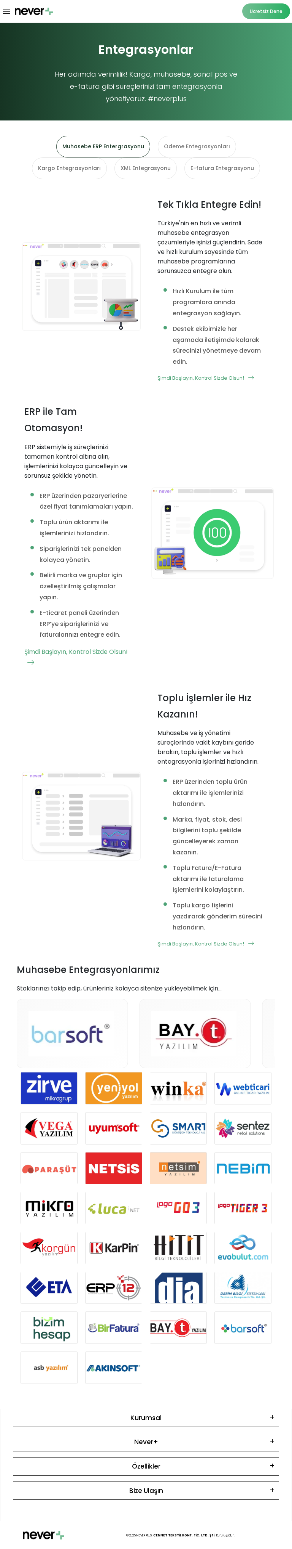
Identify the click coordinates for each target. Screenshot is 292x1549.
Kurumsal (146, 1417)
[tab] (103, 146)
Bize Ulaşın (146, 1490)
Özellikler (146, 1466)
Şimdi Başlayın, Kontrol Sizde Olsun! (201, 378)
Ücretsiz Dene (266, 11)
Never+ (146, 1441)
